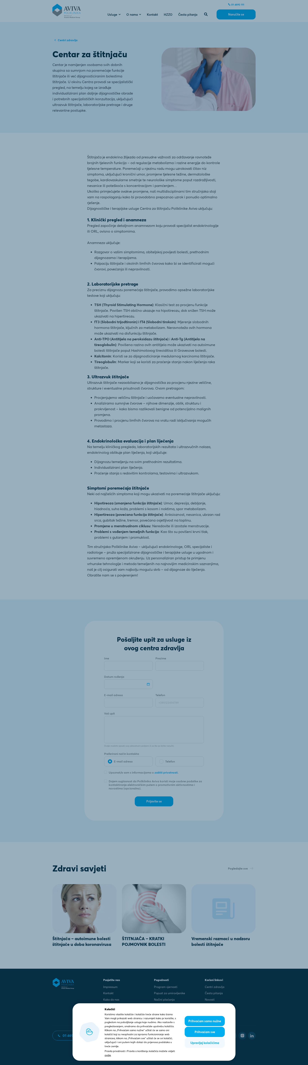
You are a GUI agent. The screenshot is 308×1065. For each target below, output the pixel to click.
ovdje (108, 1055)
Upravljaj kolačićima (204, 1043)
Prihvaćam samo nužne (204, 1021)
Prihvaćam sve (205, 1032)
